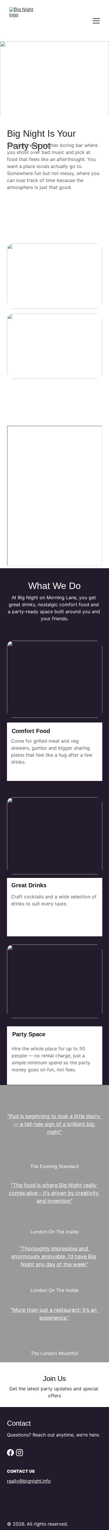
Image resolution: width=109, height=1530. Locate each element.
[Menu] (96, 20)
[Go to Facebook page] (10, 1452)
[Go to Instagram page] (19, 1452)
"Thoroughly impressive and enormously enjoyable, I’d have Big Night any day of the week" (54, 1256)
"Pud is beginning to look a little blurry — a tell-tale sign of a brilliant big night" (54, 1124)
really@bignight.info (29, 1481)
